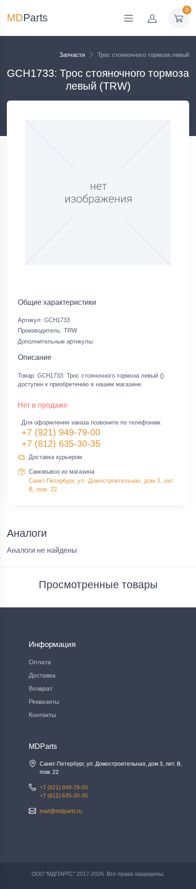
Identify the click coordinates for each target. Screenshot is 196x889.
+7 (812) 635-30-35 (60, 444)
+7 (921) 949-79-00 (60, 432)
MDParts (43, 746)
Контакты (42, 714)
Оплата (40, 662)
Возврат (40, 688)
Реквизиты (44, 701)
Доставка (42, 675)
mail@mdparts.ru (61, 811)
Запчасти (72, 54)
